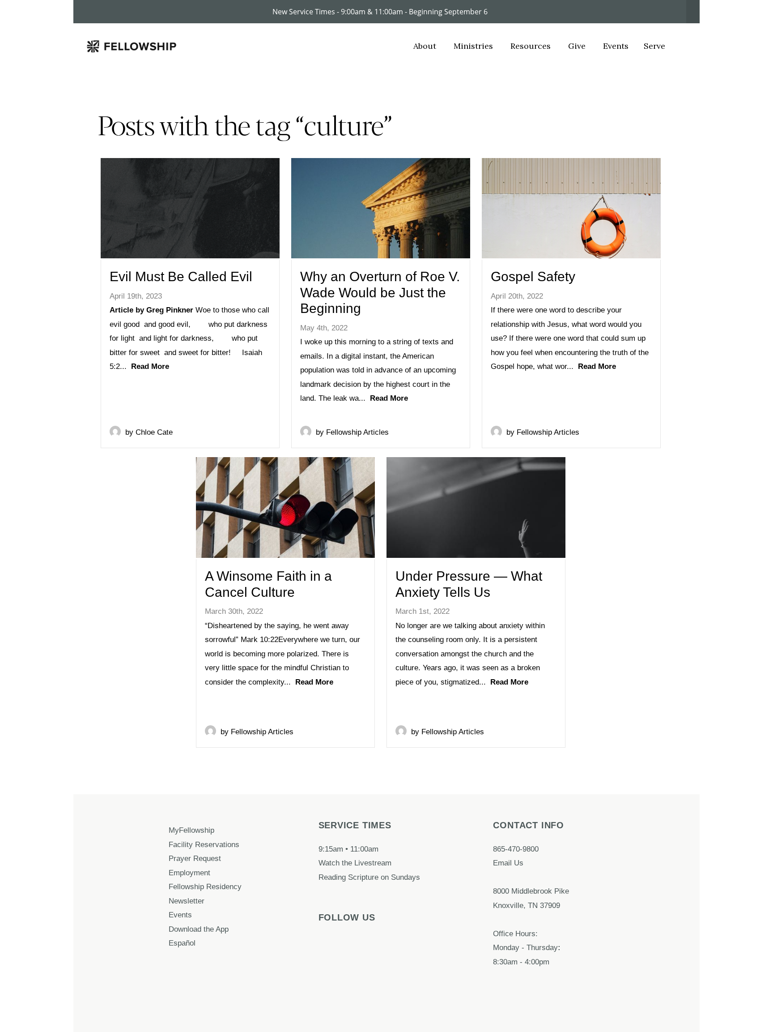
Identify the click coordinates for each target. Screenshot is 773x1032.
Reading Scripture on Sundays (369, 877)
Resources (531, 46)
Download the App (200, 929)
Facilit (179, 844)
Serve (654, 46)
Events (616, 46)
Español (182, 943)
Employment (190, 873)
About (425, 46)
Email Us (508, 863)
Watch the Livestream (355, 863)
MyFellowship (191, 830)
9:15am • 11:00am (348, 849)
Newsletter (186, 901)
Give (578, 46)
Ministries (474, 46)
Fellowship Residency (205, 886)
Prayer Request (196, 858)
